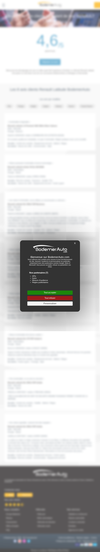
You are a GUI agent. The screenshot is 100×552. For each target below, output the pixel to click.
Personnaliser (49, 303)
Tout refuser (50, 298)
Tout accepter (50, 292)
